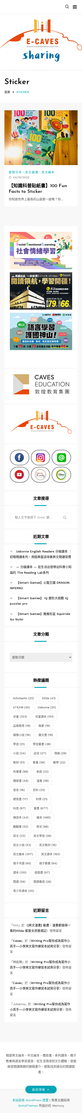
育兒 (42, 826)
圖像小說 (21, 735)
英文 (19, 835)
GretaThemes (28, 1105)
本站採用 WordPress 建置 (31, 1100)
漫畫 (43, 780)
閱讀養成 (42, 881)
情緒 (60, 753)
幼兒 (40, 753)
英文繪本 (48, 172)
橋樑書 (20, 780)
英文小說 (22, 845)
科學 (41, 799)
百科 (39, 790)
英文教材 (47, 845)
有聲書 (20, 771)
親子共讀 (22, 863)
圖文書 (45, 735)
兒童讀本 (44, 716)
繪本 (44, 817)
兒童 (20, 716)
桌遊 (42, 771)
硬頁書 (20, 799)
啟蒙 (44, 725)
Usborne (47, 707)
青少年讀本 (23, 890)
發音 (19, 790)
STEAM (21, 707)
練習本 (20, 817)
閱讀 (19, 881)
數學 (59, 762)
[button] (67, 7)
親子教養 (48, 863)
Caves (17, 940)
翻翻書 (20, 826)
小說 (19, 753)
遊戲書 (42, 872)
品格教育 (21, 725)
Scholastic (23, 698)
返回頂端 (38, 1089)
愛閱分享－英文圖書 (23, 172)
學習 (19, 744)
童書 (41, 808)
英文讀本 (50, 854)
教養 (39, 762)
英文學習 (42, 835)
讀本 (19, 872)
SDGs (49, 698)
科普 (19, 808)
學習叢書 (42, 744)
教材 (19, 762)
